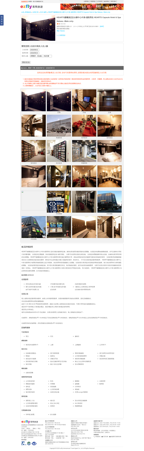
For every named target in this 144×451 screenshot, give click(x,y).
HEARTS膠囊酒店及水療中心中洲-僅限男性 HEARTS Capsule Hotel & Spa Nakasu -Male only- (79, 12)
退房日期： (26, 53)
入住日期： (26, 49)
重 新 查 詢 (26, 62)
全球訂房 (35, 12)
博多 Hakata (61, 31)
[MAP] (102, 26)
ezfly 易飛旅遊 (26, 12)
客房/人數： (26, 56)
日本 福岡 (43, 12)
